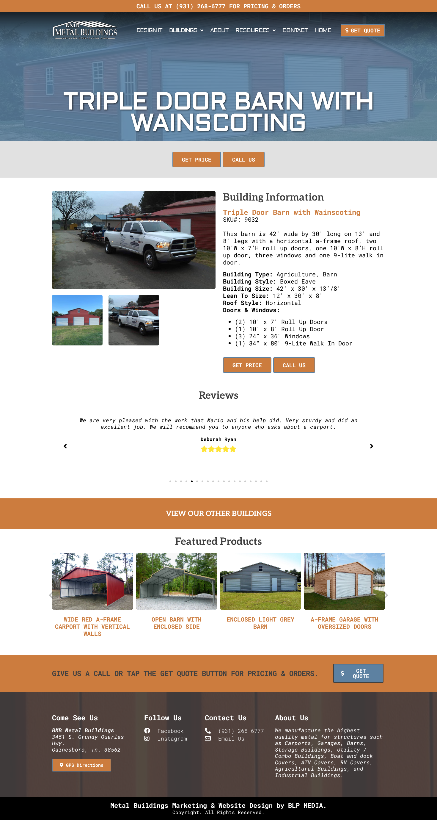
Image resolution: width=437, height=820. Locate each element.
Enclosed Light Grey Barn (260, 622)
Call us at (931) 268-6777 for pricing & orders (218, 6)
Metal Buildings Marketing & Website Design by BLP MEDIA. (218, 805)
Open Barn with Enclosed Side (177, 622)
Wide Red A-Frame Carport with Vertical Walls (92, 626)
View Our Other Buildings (218, 513)
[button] (197, 159)
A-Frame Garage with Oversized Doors (344, 622)
